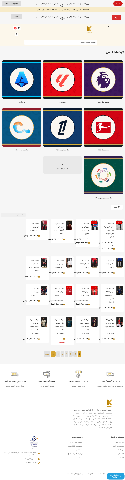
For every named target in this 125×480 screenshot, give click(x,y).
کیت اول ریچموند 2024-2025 (34, 292)
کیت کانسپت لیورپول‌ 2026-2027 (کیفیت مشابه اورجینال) (34, 327)
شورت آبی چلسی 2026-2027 (109, 264)
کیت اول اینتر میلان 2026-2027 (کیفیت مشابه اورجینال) (109, 295)
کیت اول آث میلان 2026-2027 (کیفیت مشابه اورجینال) (109, 327)
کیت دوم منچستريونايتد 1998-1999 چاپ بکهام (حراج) (109, 230)
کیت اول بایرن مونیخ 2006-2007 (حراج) (59, 292)
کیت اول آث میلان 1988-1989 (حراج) (85, 292)
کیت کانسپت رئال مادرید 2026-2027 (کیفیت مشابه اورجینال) (59, 327)
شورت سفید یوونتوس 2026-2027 (59, 264)
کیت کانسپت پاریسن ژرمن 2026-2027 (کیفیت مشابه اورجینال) (84, 327)
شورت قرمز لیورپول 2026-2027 (34, 226)
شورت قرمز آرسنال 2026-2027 (84, 264)
